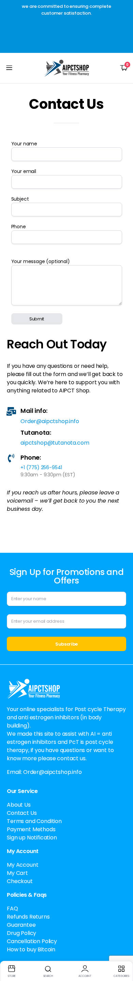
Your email (23, 171)
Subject (20, 199)
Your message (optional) (40, 261)
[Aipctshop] (67, 68)
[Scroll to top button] (122, 950)
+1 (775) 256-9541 (41, 467)
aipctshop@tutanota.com (54, 443)
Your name (24, 143)
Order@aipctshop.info (49, 421)
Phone (18, 226)
